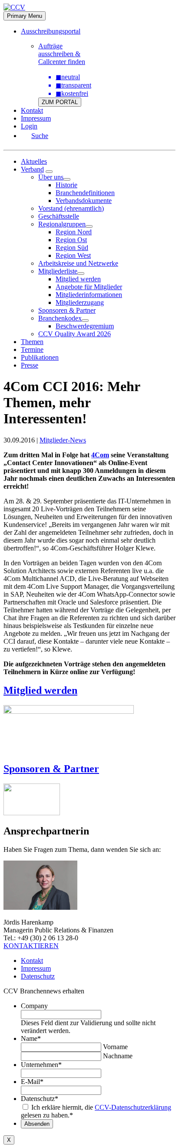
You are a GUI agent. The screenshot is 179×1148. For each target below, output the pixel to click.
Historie (66, 185)
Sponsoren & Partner (67, 310)
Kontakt (32, 110)
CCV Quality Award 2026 (74, 334)
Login (29, 126)
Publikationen (40, 357)
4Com (100, 455)
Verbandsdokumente (84, 200)
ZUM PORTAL (60, 102)
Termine (32, 349)
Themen (32, 341)
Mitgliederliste (57, 271)
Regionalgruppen (62, 224)
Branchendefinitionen (85, 192)
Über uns (50, 177)
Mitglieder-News (63, 440)
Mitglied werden (78, 279)
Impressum (36, 118)
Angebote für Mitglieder (89, 286)
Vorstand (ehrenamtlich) (71, 208)
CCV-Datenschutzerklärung (133, 1107)
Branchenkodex (60, 318)
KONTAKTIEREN (31, 945)
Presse (29, 365)
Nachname (118, 1056)
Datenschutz (38, 976)
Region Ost (71, 239)
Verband (32, 169)
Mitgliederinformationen (89, 294)
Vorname (115, 1046)
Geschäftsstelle (58, 216)
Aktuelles (34, 161)
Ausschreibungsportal (50, 31)
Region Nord (74, 232)
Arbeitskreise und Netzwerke (78, 263)
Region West (73, 255)
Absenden (37, 1124)
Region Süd (72, 247)
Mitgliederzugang (80, 302)
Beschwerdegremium (85, 326)
